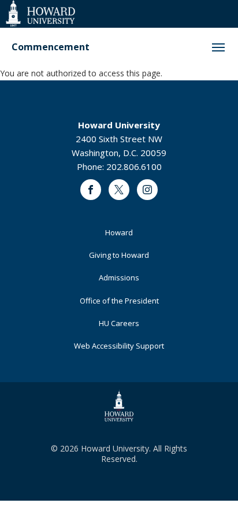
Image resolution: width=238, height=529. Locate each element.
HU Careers (119, 323)
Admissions (119, 277)
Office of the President (119, 300)
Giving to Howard (119, 255)
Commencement (51, 47)
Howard (119, 232)
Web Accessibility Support (119, 346)
